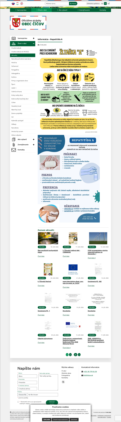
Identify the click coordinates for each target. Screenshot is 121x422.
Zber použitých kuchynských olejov (48, 251)
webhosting (27, 415)
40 (75, 355)
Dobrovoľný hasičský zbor (20, 99)
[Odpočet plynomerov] (48, 326)
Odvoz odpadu (16, 135)
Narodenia (15, 128)
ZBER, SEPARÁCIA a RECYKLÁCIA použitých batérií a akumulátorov (96, 340)
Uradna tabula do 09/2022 (20, 52)
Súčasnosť (14, 66)
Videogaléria (15, 73)
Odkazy (13, 124)
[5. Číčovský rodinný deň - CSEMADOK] (73, 238)
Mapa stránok (13, 415)
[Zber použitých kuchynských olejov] (48, 238)
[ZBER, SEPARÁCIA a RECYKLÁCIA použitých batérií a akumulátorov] (98, 326)
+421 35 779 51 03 (90, 372)
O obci (64, 371)
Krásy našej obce (17, 95)
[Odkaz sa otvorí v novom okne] (63, 382)
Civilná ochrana (16, 92)
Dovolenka (66, 311)
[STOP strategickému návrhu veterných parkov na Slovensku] (98, 238)
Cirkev (13, 102)
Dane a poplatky (16, 113)
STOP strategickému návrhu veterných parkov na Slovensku (98, 252)
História (14, 63)
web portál (21, 415)
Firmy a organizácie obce (19, 81)
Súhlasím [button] (46, 419)
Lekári (13, 88)
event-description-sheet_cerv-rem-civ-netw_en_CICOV (73, 282)
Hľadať (73, 4)
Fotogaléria (15, 70)
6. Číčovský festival (44, 281)
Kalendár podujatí (17, 121)
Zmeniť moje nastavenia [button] (60, 419)
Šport (13, 84)
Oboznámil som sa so (30, 402)
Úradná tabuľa (16, 48)
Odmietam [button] (74, 419)
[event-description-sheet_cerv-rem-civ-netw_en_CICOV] (73, 269)
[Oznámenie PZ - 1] (48, 299)
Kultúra (13, 77)
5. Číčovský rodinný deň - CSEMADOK (71, 251)
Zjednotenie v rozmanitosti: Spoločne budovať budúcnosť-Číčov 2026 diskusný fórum (72, 341)
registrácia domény (20, 417)
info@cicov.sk (88, 375)
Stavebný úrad (16, 106)
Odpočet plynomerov (45, 339)
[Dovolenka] (73, 299)
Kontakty (103, 10)
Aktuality (14, 55)
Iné (12, 117)
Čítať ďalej (41, 256)
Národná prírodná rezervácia (21, 59)
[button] (20, 10)
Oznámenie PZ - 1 (44, 311)
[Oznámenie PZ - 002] (98, 269)
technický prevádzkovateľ (16, 419)
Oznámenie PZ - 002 (95, 281)
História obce (66, 373)
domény (12, 417)
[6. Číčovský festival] (48, 269)
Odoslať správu (52, 403)
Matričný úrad (16, 110)
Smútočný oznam (17, 131)
